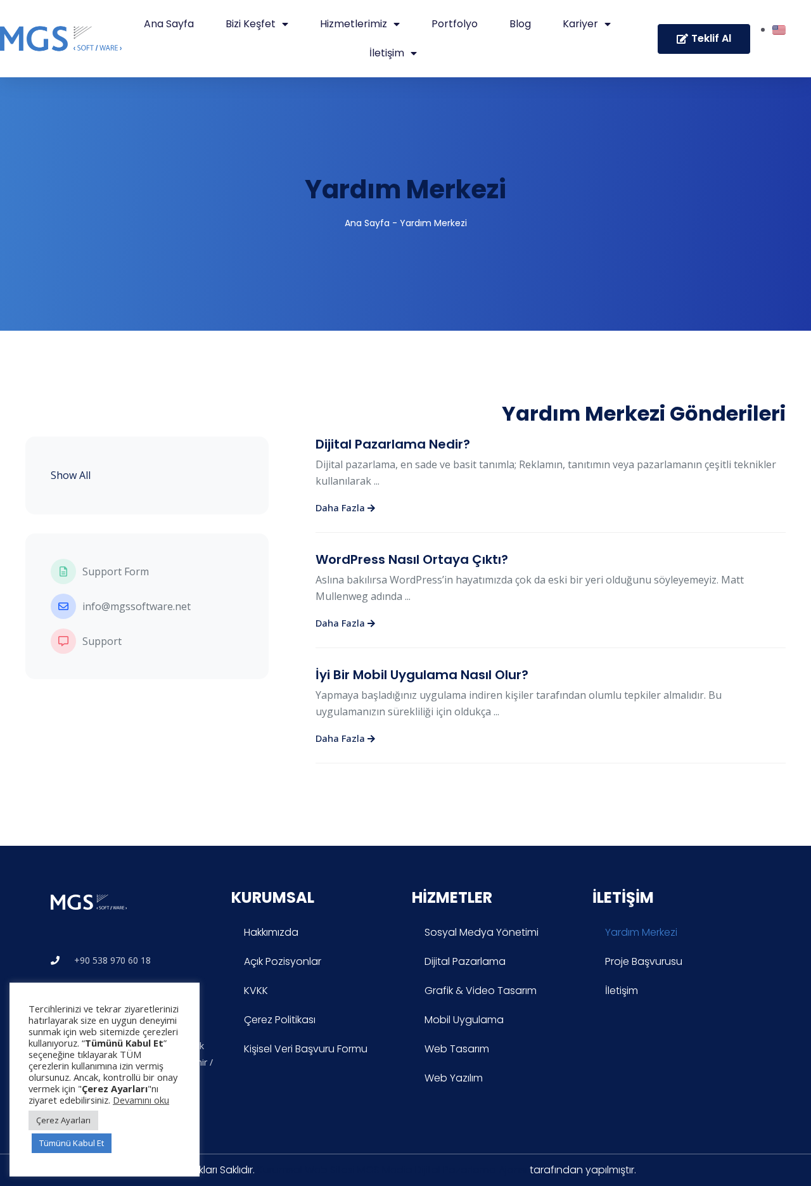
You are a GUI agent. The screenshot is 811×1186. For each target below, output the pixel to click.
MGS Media (384, 1170)
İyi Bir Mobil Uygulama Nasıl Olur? (422, 675)
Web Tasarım (457, 1049)
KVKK (256, 990)
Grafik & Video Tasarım (481, 990)
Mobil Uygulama (464, 1019)
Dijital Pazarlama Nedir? (393, 444)
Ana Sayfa (169, 23)
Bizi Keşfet (251, 23)
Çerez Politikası (280, 1019)
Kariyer (580, 23)
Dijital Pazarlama (465, 961)
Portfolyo (454, 23)
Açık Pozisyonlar (282, 961)
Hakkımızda (271, 932)
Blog (520, 23)
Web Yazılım (454, 1078)
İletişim (386, 53)
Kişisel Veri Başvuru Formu (305, 1049)
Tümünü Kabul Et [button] (71, 1143)
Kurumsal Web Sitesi (306, 1170)
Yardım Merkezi (405, 189)
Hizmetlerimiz (353, 23)
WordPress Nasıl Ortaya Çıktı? (412, 559)
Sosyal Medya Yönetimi (482, 932)
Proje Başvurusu (643, 961)
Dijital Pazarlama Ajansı (471, 1170)
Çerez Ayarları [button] (63, 1120)
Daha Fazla (341, 507)
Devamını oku (141, 1100)
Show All (71, 475)
